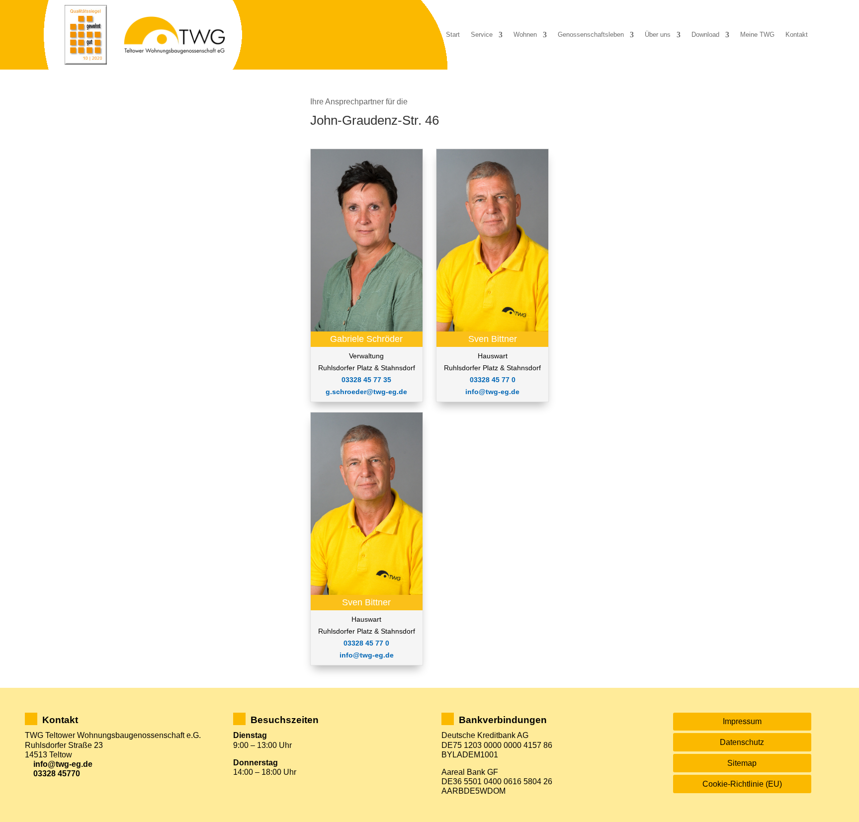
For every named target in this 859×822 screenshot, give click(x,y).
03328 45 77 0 (366, 643)
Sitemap (742, 763)
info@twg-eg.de (367, 655)
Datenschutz (742, 742)
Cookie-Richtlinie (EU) (742, 784)
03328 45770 (56, 773)
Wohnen (525, 34)
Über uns (658, 34)
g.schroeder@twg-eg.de (366, 392)
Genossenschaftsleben (591, 34)
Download (705, 34)
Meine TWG (757, 34)
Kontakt (796, 34)
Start (453, 34)
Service (482, 34)
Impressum (742, 721)
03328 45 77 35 (366, 380)
